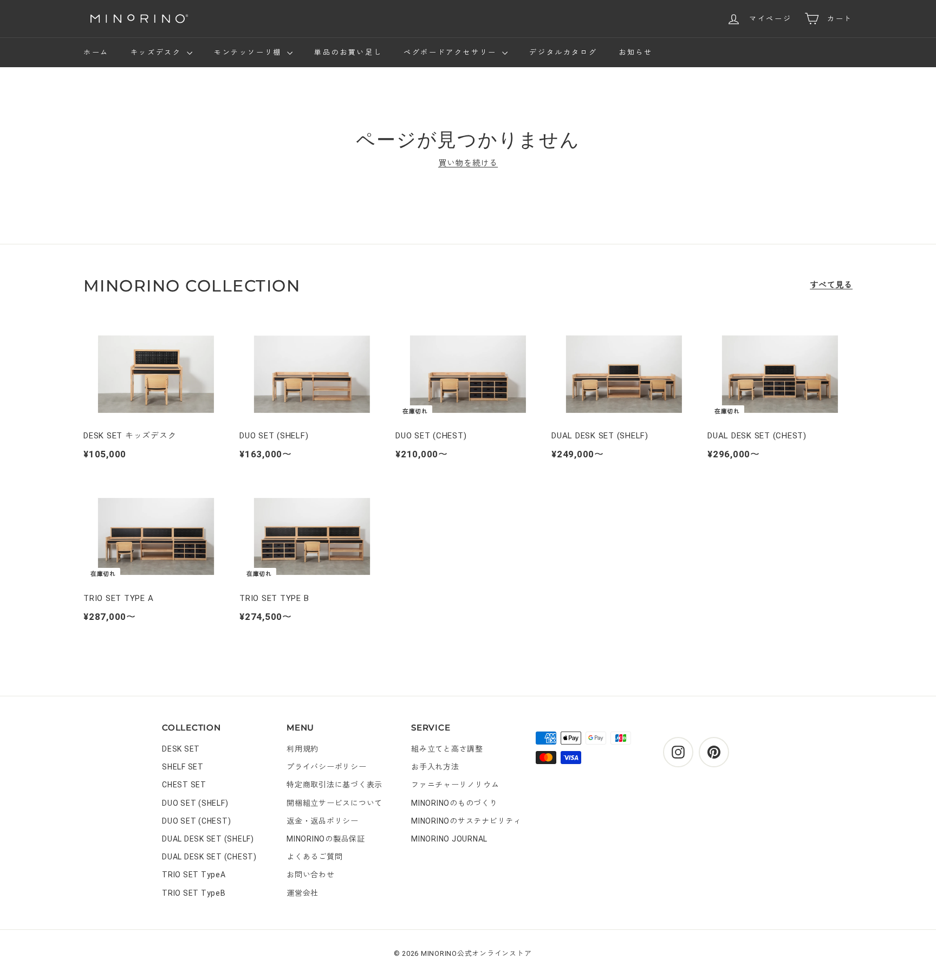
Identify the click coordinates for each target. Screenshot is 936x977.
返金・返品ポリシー (323, 821)
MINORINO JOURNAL (449, 838)
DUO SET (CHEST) (196, 821)
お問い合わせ (311, 874)
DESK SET (181, 749)
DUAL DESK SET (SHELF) (208, 838)
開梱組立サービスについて (334, 803)
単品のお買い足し (348, 52)
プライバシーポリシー (327, 766)
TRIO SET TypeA (194, 874)
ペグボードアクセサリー (451, 52)
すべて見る (831, 285)
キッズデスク (157, 52)
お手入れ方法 (435, 766)
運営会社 (302, 893)
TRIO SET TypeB (194, 893)
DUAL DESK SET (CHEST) (209, 856)
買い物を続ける (468, 163)
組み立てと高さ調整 (447, 749)
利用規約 (302, 749)
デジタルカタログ (563, 52)
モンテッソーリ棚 (249, 52)
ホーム (96, 52)
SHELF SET (183, 766)
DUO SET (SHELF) (195, 803)
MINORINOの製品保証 (326, 838)
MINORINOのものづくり (454, 803)
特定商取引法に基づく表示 (334, 784)
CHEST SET (184, 784)
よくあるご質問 (314, 856)
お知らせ (635, 52)
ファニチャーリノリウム (455, 784)
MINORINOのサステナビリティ (466, 821)
